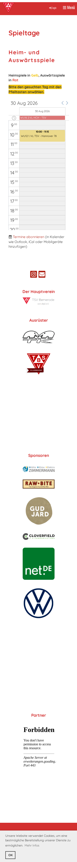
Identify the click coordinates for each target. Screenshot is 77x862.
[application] (39, 165)
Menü (70, 7)
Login (54, 7)
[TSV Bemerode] (38, 304)
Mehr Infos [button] (32, 845)
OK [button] (10, 855)
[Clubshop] (39, 375)
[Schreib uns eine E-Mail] (41, 275)
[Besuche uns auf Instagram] (33, 275)
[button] (62, 103)
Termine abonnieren (28, 237)
